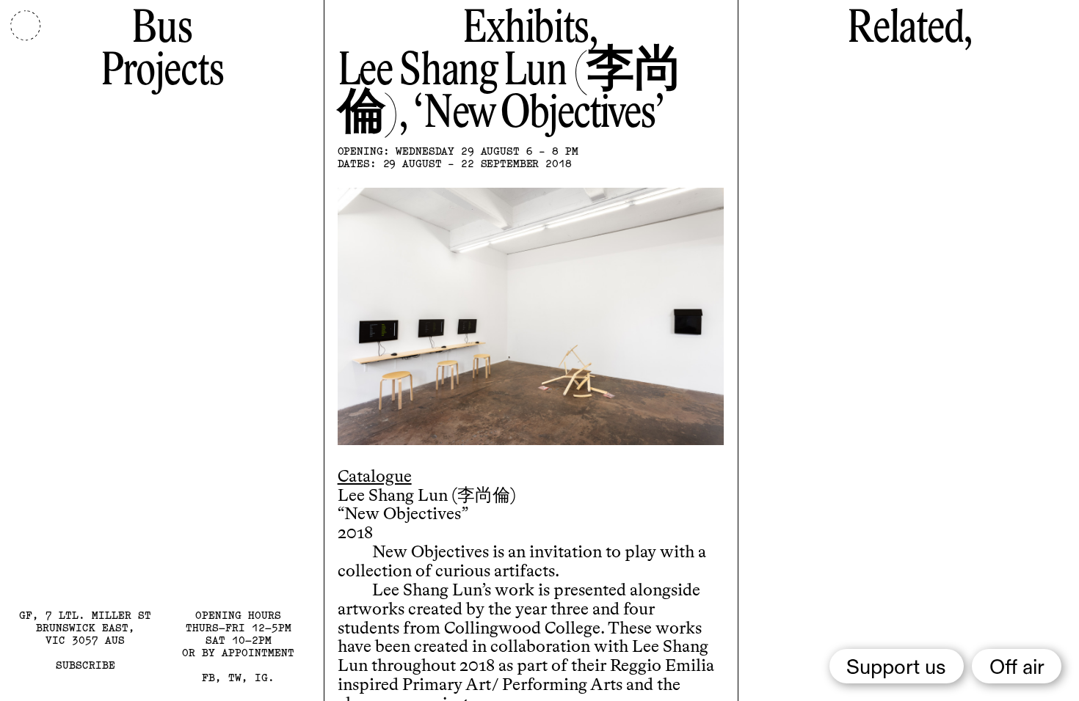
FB (208, 677)
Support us (896, 668)
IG (261, 677)
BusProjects (162, 51)
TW (234, 677)
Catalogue (375, 477)
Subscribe (85, 665)
